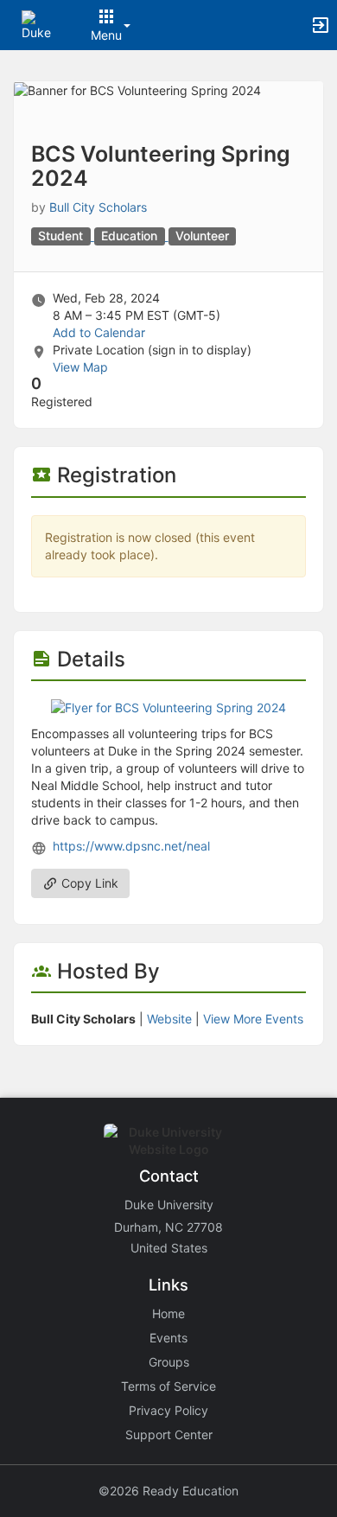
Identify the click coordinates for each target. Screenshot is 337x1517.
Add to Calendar (99, 332)
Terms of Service (168, 1386)
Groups (169, 1361)
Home (168, 1313)
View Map (80, 367)
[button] (36, 23)
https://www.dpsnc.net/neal (131, 845)
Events (168, 1337)
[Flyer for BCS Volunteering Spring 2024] (168, 706)
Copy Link (88, 883)
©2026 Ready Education (168, 1490)
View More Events (253, 1018)
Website (169, 1018)
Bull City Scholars (98, 207)
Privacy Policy (168, 1410)
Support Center (169, 1434)
